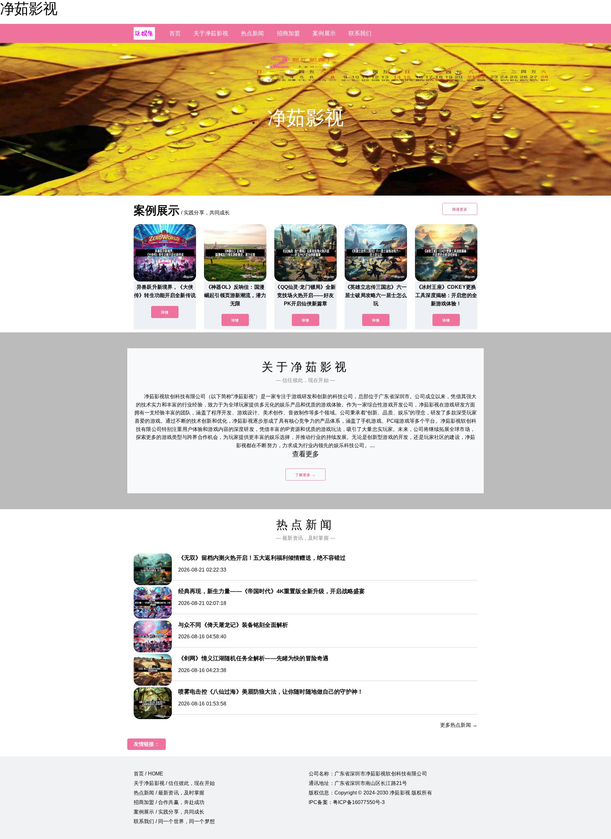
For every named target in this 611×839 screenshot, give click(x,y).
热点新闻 (252, 33)
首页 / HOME (148, 773)
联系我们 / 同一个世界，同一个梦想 (174, 821)
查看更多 (305, 454)
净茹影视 (28, 8)
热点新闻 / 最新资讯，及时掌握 (169, 792)
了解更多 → (305, 475)
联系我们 (360, 33)
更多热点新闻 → (458, 725)
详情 (165, 312)
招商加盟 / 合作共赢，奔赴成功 (169, 802)
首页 (175, 33)
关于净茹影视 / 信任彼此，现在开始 (174, 783)
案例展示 (324, 33)
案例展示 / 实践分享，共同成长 (169, 812)
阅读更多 (459, 209)
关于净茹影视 (210, 33)
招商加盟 (288, 33)
